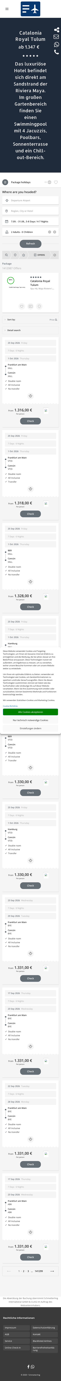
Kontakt (36, 1334)
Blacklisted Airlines (42, 1341)
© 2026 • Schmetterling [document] (30, 1375)
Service (8, 1341)
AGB (7, 1334)
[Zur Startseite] (30, 8)
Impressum (10, 1327)
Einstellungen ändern (30, 728)
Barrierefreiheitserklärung (44, 1349)
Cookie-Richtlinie (10, 706)
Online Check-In (13, 1347)
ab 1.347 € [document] (29, 47)
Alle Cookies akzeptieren (30, 711)
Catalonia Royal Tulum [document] (30, 36)
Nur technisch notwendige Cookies (30, 720)
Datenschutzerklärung (44, 1327)
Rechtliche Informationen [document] (19, 1318)
